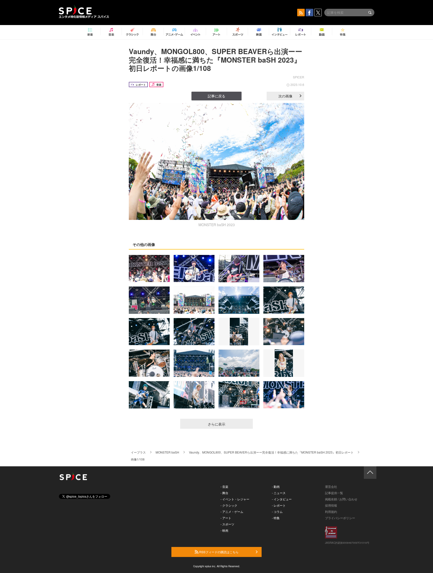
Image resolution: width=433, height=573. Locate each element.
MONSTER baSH (167, 452)
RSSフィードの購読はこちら (218, 552)
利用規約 (331, 511)
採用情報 (331, 505)
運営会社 (331, 486)
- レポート (279, 505)
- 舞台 (224, 493)
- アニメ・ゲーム (232, 511)
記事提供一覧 (334, 493)
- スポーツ (227, 524)
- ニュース (279, 493)
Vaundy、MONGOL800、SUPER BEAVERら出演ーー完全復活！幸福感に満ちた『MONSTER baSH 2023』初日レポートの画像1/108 (215, 59)
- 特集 (276, 518)
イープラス (138, 452)
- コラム (277, 511)
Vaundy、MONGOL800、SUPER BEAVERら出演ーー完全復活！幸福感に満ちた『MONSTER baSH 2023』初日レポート (271, 452)
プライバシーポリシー (340, 518)
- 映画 (224, 530)
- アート (226, 518)
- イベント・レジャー (235, 499)
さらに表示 (216, 423)
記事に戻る (216, 95)
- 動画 (276, 486)
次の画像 (285, 95)
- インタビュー (282, 499)
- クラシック (229, 505)
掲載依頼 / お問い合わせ (341, 499)
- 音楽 (224, 486)
